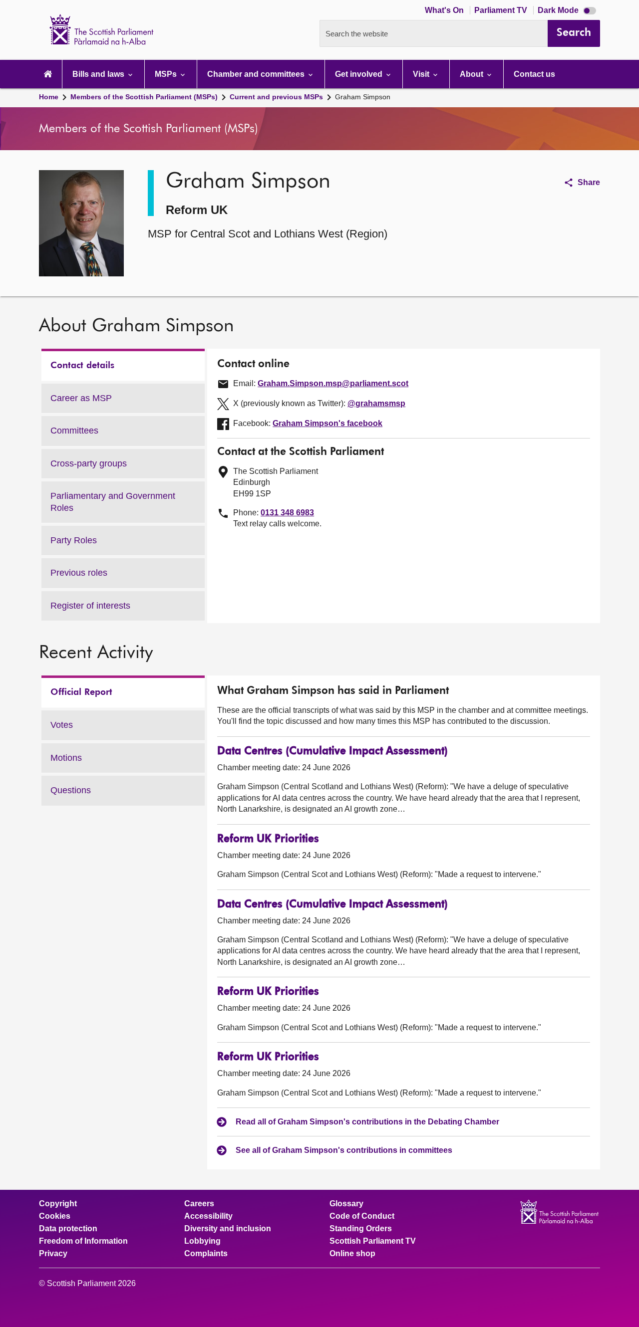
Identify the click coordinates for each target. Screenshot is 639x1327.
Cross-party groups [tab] (88, 463)
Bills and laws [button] (99, 74)
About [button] (472, 74)
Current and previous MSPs (276, 97)
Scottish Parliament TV (372, 1241)
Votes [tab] (61, 725)
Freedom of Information (83, 1241)
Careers (199, 1204)
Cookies (54, 1216)
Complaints (206, 1254)
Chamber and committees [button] (257, 74)
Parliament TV (501, 10)
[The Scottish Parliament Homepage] (48, 74)
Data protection (68, 1229)
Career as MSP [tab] (81, 398)
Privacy (53, 1254)
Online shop (352, 1254)
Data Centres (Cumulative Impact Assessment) (332, 751)
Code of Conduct (361, 1216)
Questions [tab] (70, 790)
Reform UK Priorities (268, 839)
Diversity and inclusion (227, 1229)
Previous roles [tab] (78, 573)
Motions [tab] (66, 758)
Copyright (58, 1204)
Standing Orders (360, 1229)
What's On (445, 10)
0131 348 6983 (287, 512)
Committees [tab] (74, 431)
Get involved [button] (359, 74)
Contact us (534, 74)
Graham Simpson (362, 97)
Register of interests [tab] (90, 606)
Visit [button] (422, 74)
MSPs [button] (167, 74)
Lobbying (202, 1241)
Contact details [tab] (82, 365)
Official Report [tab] (81, 692)
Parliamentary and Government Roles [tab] (112, 501)
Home (48, 97)
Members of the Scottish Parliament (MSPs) (144, 97)
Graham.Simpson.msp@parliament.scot (333, 383)
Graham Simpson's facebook (327, 423)
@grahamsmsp (376, 403)
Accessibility (208, 1216)
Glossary (346, 1204)
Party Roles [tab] (73, 540)
